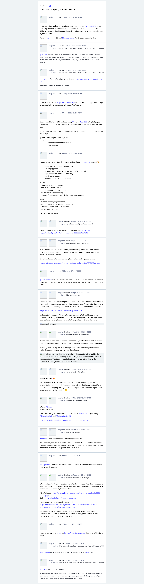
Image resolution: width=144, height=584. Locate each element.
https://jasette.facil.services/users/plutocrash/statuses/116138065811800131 (89, 546)
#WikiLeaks (83, 413)
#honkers (43, 438)
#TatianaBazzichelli (63, 416)
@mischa (43, 55)
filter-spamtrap (68, 38)
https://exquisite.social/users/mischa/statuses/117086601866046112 (86, 48)
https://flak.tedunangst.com (75, 533)
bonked (67, 221)
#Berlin (49, 407)
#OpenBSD (82, 122)
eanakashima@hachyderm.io (77, 334)
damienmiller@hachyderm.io (77, 243)
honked (58, 17)
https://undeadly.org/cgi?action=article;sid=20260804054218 (64, 233)
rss (50, 5)
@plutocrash (45, 552)
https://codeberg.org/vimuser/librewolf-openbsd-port (61, 311)
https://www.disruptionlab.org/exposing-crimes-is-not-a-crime (64, 420)
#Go (73, 122)
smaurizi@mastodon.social (76, 400)
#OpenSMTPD (90, 26)
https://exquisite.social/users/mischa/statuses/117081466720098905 (86, 72)
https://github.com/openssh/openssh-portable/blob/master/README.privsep (70, 263)
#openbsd (86, 162)
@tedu (58, 533)
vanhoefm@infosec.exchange (77, 477)
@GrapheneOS (45, 464)
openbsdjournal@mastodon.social (79, 224)
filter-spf (50, 38)
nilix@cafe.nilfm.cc (73, 432)
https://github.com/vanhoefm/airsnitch (61, 498)
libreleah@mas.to (73, 295)
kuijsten (52, 17)
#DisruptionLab (46, 416)
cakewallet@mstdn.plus (75, 372)
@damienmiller (46, 280)
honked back (60, 46)
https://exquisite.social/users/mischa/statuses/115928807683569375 (86, 562)
